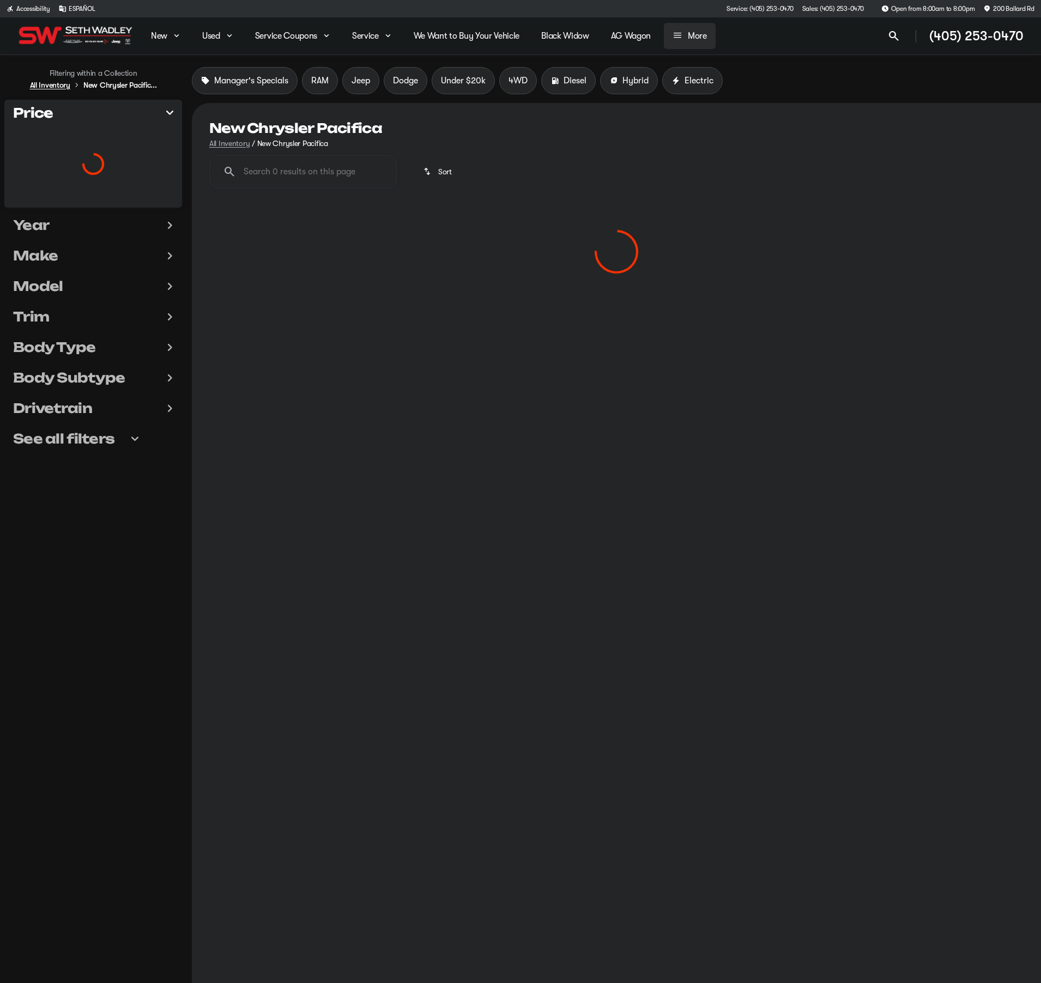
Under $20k (463, 81)
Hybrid (635, 81)
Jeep (361, 81)
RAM (320, 81)
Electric (699, 81)
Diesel (575, 81)
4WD (518, 81)
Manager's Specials (251, 81)
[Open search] (894, 36)
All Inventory (229, 143)
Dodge (405, 81)
